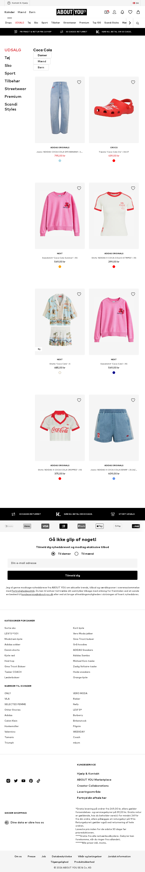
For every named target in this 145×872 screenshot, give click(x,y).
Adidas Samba (81, 655)
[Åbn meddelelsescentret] (122, 12)
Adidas (8, 715)
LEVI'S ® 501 (11, 633)
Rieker (76, 698)
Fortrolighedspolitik (23, 590)
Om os (18, 856)
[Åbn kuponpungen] (106, 12)
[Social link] (8, 781)
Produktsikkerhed (84, 862)
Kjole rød (10, 655)
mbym (76, 742)
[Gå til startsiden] (25, 766)
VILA (7, 698)
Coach (76, 737)
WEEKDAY (79, 731)
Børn (32, 12)
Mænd (22, 12)
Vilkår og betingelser (90, 856)
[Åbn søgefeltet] (136, 23)
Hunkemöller (12, 726)
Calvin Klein (11, 720)
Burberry (78, 715)
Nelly (76, 704)
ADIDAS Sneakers (83, 650)
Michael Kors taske (84, 660)
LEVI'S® (77, 709)
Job (44, 856)
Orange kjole (80, 677)
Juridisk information (119, 856)
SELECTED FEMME (15, 704)
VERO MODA (80, 693)
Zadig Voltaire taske (85, 666)
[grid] (86, 287)
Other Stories (13, 709)
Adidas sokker (12, 644)
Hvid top (9, 660)
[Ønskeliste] (130, 12)
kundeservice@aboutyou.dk (37, 594)
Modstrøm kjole (13, 639)
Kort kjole (78, 628)
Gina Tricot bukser (83, 639)
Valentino (10, 731)
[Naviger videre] (130, 23)
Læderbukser (12, 677)
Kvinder (10, 12)
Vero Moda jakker (83, 633)
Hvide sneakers (81, 671)
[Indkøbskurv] (138, 12)
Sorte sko (10, 628)
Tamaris (9, 737)
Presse (31, 856)
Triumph (9, 742)
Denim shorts (12, 650)
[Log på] (114, 12)
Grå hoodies (80, 644)
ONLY (8, 693)
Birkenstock (79, 720)
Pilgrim (77, 726)
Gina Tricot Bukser (15, 666)
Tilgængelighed (59, 862)
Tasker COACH (13, 671)
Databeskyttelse (62, 856)
